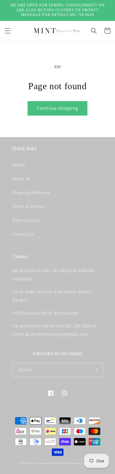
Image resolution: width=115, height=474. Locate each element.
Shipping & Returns (31, 192)
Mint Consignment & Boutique (49, 463)
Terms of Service (28, 206)
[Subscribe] (95, 370)
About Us (21, 178)
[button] (7, 31)
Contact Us (23, 234)
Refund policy (26, 220)
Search (19, 165)
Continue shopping (57, 108)
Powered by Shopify (83, 463)
